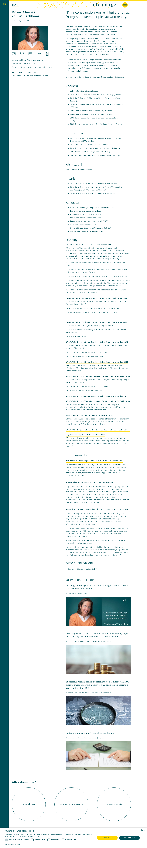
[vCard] (30, 54)
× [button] (144, 830)
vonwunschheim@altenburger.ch (27, 60)
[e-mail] (14, 54)
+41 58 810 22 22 (28, 64)
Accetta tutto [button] (107, 838)
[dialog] (73, 838)
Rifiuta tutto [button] (129, 838)
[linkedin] (39, 54)
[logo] (96, 5)
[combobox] (142, 830)
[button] (49, 844)
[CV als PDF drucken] (47, 54)
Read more (36, 836)
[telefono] (22, 54)
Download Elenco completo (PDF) (82, 569)
